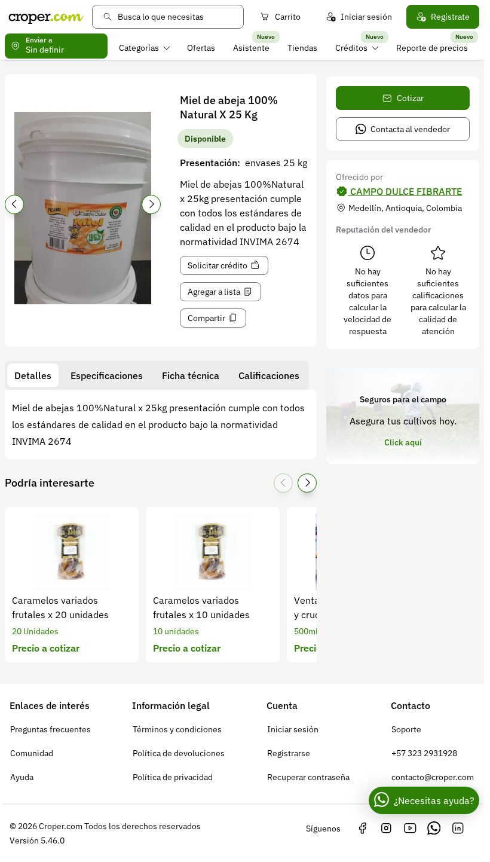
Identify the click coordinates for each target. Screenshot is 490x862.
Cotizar (410, 98)
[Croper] (46, 17)
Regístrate (450, 16)
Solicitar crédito (217, 265)
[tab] (33, 375)
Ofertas (201, 47)
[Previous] (14, 204)
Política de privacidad (173, 777)
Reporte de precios (432, 47)
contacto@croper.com (432, 777)
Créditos (351, 47)
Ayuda (21, 777)
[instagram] (386, 828)
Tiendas (302, 47)
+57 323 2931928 (424, 753)
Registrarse (288, 753)
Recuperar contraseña (308, 777)
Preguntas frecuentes (50, 729)
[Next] (151, 204)
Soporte (406, 729)
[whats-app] (433, 828)
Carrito (288, 16)
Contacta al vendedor (410, 129)
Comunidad (31, 753)
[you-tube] (409, 828)
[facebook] (362, 828)
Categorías (139, 47)
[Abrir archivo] (82, 208)
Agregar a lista (214, 291)
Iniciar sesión (366, 16)
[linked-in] (457, 828)
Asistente (251, 47)
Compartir (206, 318)
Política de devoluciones (179, 753)
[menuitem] (144, 47)
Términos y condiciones (177, 729)
